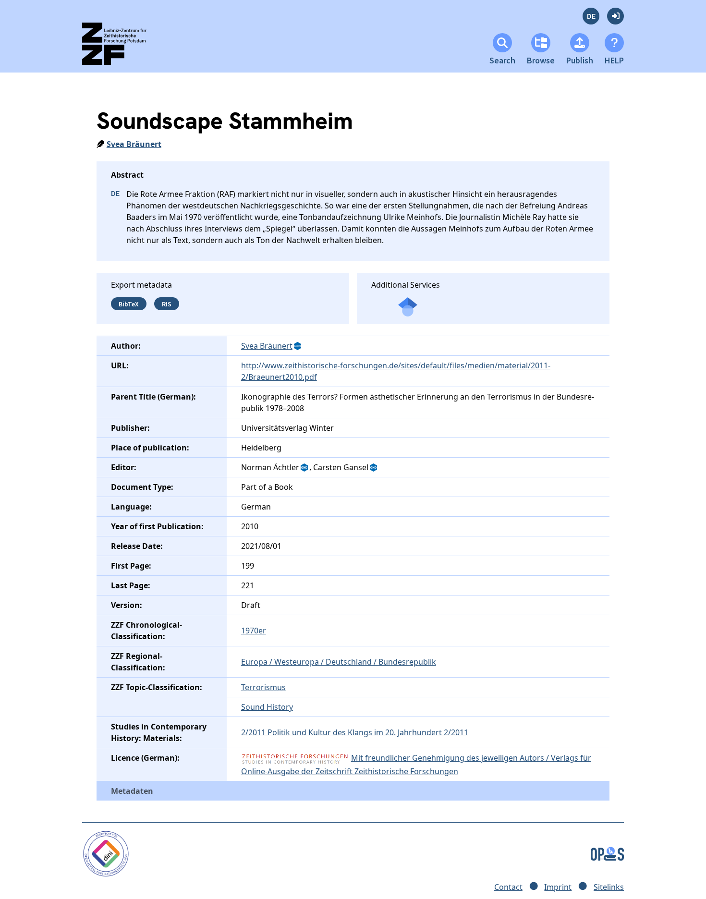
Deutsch (591, 16)
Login (615, 16)
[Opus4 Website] (607, 853)
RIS (166, 303)
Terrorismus (263, 687)
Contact (508, 887)
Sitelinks (609, 887)
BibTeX (129, 303)
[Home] (122, 48)
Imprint (558, 887)
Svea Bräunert (134, 144)
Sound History (267, 707)
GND (298, 346)
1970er (253, 630)
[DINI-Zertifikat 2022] (106, 853)
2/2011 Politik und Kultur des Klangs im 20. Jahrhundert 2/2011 (354, 732)
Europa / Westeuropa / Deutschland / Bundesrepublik (338, 661)
